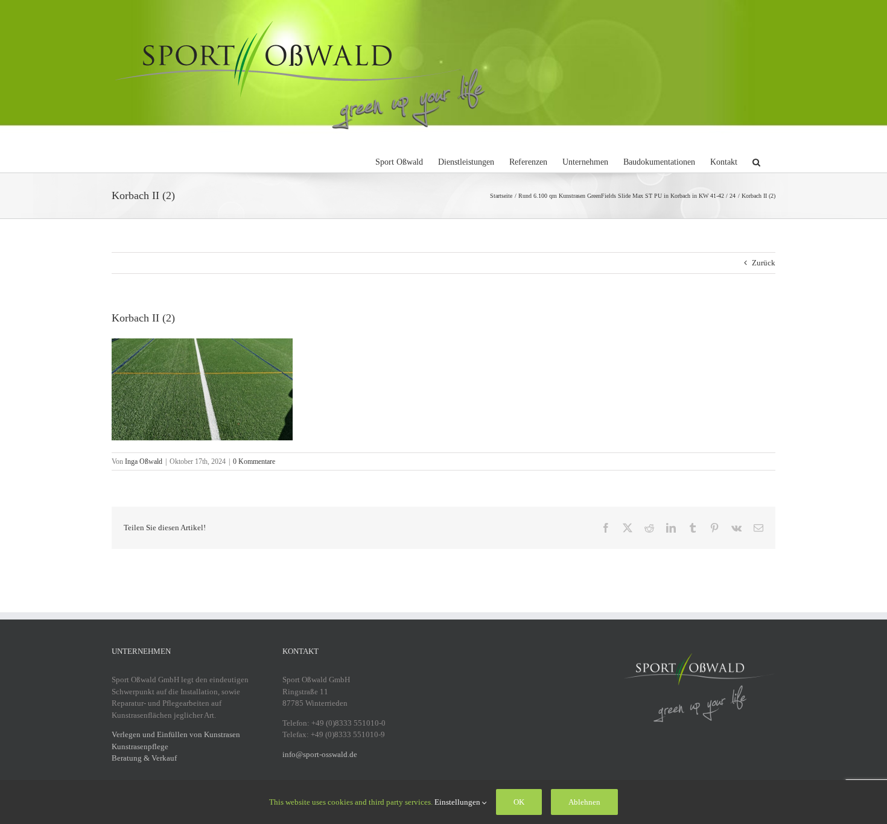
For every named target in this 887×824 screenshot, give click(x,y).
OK (518, 802)
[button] (756, 160)
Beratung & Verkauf (144, 757)
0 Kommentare (254, 461)
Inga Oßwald (143, 461)
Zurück (763, 262)
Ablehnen (584, 802)
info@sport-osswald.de (319, 754)
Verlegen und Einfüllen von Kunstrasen (176, 734)
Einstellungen (458, 802)
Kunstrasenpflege (140, 746)
